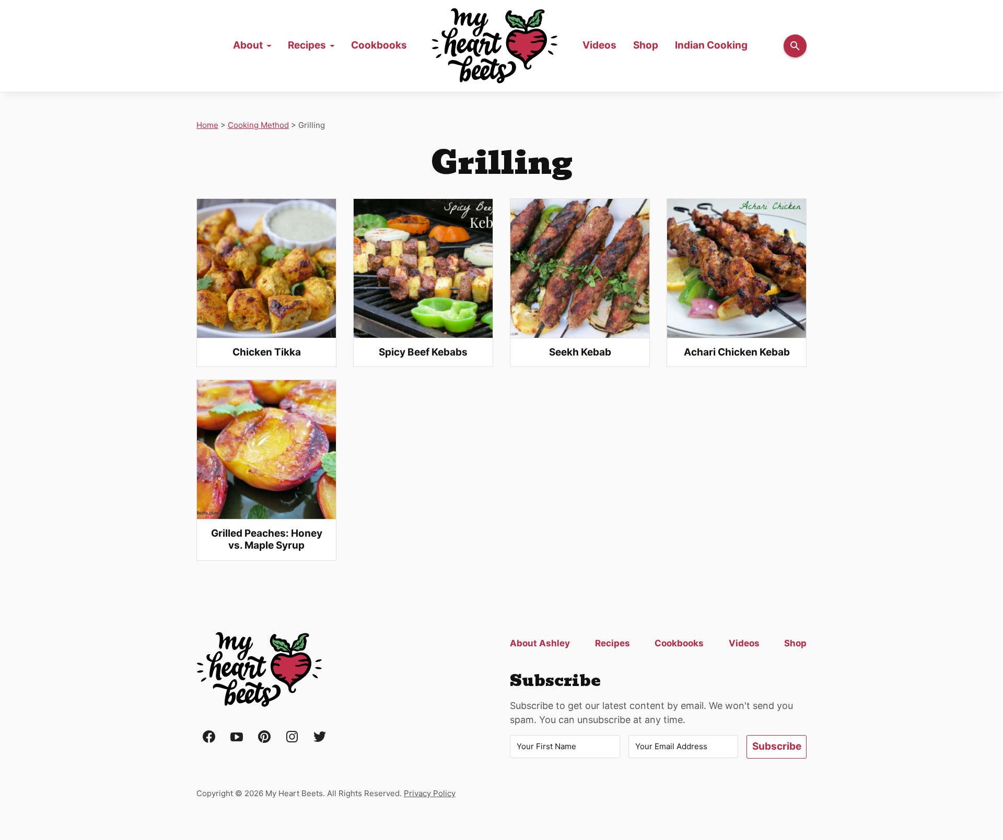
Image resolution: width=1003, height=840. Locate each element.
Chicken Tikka (266, 352)
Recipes (307, 45)
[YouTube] (236, 737)
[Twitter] (319, 737)
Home (494, 46)
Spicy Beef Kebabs (423, 352)
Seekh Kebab (580, 352)
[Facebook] (208, 737)
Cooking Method (258, 125)
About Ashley (540, 643)
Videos (599, 45)
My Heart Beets (259, 670)
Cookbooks (379, 45)
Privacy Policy (430, 793)
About (248, 45)
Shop (645, 45)
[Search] (795, 45)
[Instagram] (292, 737)
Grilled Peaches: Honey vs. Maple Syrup (266, 539)
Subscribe (776, 746)
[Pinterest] (264, 737)
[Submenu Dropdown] (269, 46)
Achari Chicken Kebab (737, 352)
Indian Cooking (711, 45)
